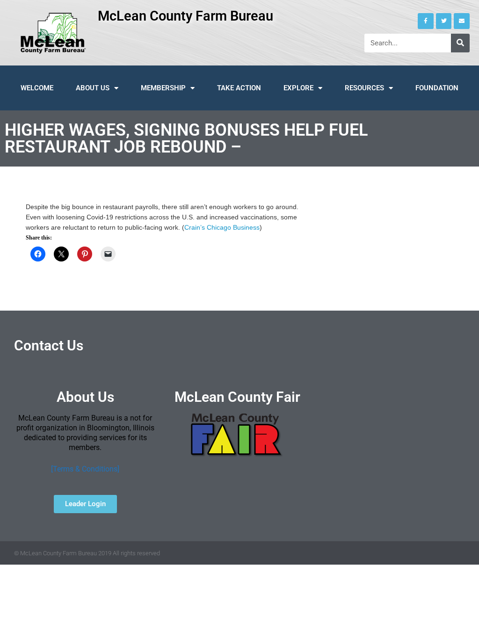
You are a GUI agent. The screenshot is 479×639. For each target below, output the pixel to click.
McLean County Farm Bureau (185, 16)
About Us (92, 88)
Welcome (37, 88)
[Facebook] (426, 21)
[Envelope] (462, 21)
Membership (163, 88)
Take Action (239, 88)
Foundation (436, 88)
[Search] (460, 43)
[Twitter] (444, 21)
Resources (364, 88)
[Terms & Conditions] (85, 469)
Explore (298, 88)
